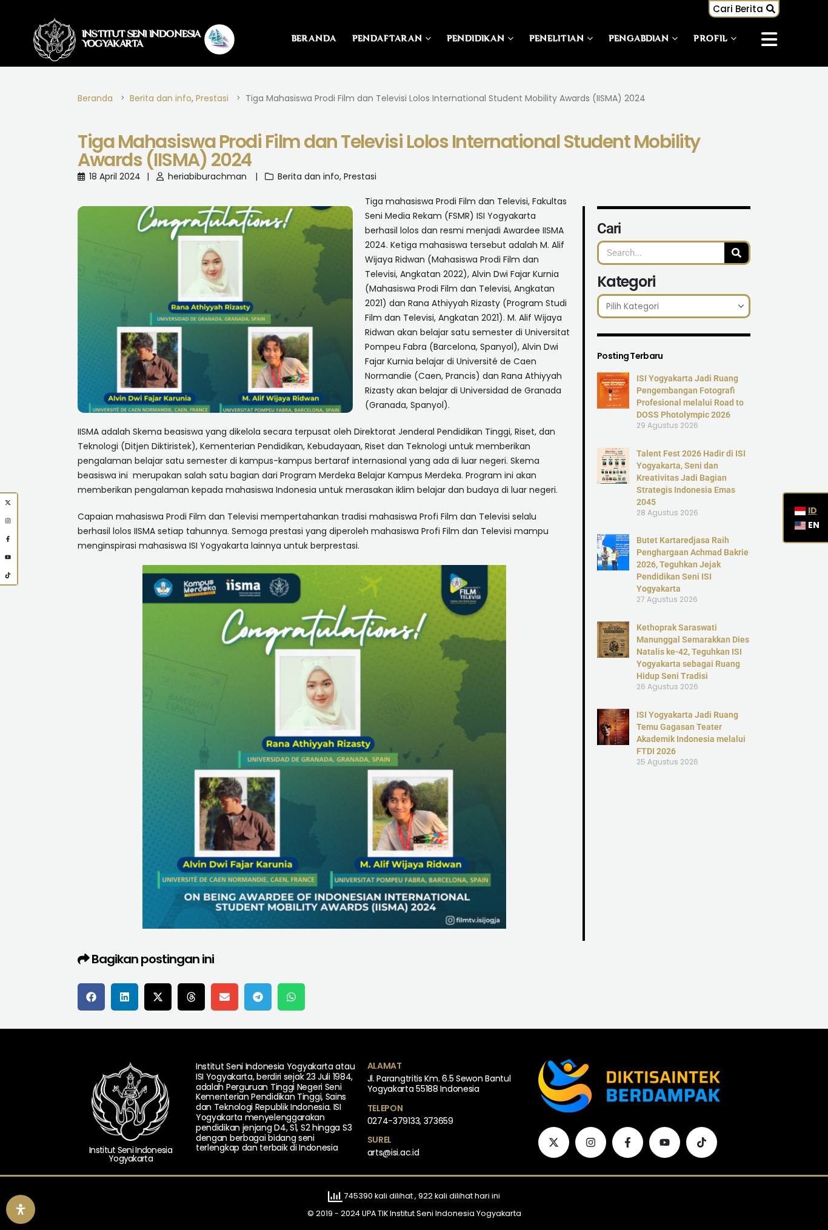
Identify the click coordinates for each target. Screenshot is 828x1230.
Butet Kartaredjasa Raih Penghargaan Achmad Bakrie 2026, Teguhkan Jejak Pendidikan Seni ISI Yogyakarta (692, 564)
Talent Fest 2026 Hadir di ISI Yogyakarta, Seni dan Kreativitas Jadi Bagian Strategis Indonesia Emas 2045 (691, 478)
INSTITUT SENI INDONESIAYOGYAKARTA (141, 39)
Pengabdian (639, 39)
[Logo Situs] (54, 39)
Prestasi (360, 176)
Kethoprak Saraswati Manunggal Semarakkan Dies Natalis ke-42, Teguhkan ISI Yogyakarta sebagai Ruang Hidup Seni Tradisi (692, 652)
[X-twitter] (553, 1142)
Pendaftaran (387, 39)
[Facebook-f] (627, 1142)
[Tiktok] (701, 1142)
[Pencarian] (736, 252)
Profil (710, 39)
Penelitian (556, 39)
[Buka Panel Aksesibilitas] (20, 1209)
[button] (744, 9)
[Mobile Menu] (769, 39)
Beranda (314, 39)
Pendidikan (476, 39)
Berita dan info (308, 176)
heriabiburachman (207, 176)
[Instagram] (590, 1142)
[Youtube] (664, 1142)
